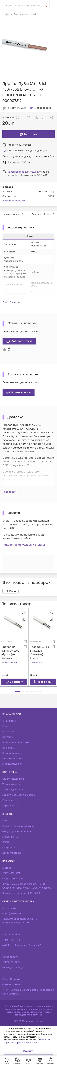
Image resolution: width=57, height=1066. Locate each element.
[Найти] (45, 5)
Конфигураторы (11, 852)
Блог (5, 820)
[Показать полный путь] (7, 14)
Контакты (7, 737)
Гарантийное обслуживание (19, 795)
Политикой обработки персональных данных (27, 1041)
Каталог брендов (12, 753)
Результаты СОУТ (12, 758)
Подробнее (9, 302)
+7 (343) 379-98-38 (11, 913)
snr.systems (8, 847)
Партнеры (8, 747)
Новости (7, 726)
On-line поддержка (13, 778)
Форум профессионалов (16, 831)
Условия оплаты (11, 784)
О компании (9, 720)
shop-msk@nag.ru (12, 878)
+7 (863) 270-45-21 (11, 939)
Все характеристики (14, 200)
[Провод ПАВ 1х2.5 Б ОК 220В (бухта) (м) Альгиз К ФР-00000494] (14, 622)
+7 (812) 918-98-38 (11, 984)
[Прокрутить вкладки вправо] (54, 214)
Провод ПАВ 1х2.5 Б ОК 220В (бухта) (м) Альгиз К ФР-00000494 (10, 652)
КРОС (5, 842)
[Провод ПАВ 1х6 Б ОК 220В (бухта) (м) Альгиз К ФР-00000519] (43, 622)
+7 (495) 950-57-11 (11, 873)
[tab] (12, 214)
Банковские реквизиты (15, 742)
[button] (53, 5)
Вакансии (8, 731)
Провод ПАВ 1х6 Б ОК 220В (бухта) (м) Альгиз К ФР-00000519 (40, 652)
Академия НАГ (10, 836)
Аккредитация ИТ (12, 763)
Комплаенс (9, 800)
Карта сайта (9, 805)
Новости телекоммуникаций (18, 826)
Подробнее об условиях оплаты (24, 545)
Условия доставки (12, 789)
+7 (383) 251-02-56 (11, 962)
